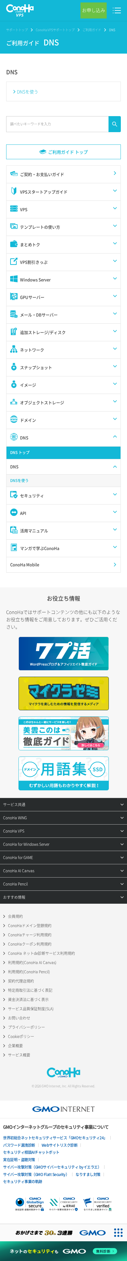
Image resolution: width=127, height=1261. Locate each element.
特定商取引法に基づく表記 (30, 990)
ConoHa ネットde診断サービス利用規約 (41, 953)
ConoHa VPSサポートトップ (55, 29)
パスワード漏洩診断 (19, 1145)
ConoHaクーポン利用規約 (29, 944)
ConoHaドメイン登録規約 (29, 925)
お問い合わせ (19, 1018)
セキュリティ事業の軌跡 (22, 1181)
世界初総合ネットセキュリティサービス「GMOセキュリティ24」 (55, 1138)
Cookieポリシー (21, 1036)
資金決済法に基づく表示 (28, 999)
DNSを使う (27, 91)
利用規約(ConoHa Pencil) (29, 972)
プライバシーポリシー (26, 1027)
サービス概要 (19, 1055)
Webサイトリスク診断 (60, 1145)
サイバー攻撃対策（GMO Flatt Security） (36, 1174)
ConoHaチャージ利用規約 (29, 935)
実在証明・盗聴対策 (19, 1159)
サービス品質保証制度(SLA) (31, 1009)
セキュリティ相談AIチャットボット (31, 1152)
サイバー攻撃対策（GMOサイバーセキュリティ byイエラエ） (52, 1167)
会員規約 (15, 916)
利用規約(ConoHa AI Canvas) (32, 962)
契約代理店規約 (21, 981)
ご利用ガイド (92, 29)
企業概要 (15, 1045)
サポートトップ (17, 29)
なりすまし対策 (88, 1174)
